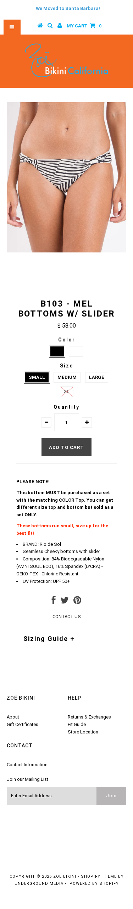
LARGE (96, 377)
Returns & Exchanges (89, 717)
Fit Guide (77, 724)
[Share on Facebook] (54, 602)
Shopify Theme (99, 876)
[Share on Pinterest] (77, 602)
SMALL (37, 377)
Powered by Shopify (94, 883)
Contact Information (27, 764)
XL (67, 391)
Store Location (83, 732)
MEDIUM (67, 377)
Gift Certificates (22, 724)
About (13, 717)
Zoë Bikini (64, 876)
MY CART (84, 25)
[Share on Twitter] (64, 602)
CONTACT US (66, 616)
